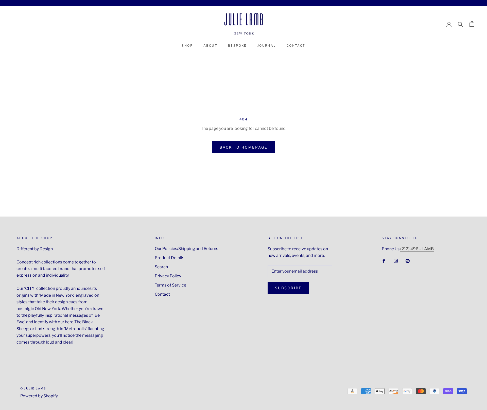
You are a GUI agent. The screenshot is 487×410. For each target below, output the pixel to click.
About (210, 45)
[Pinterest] (408, 260)
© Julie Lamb (33, 388)
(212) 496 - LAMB (417, 248)
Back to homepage (244, 147)
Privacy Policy (168, 276)
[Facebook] (384, 260)
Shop (187, 45)
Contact (296, 45)
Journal (266, 45)
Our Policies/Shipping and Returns (186, 248)
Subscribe (288, 288)
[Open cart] (471, 24)
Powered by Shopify (39, 396)
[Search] (460, 24)
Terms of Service (170, 285)
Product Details (169, 257)
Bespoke (237, 45)
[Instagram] (396, 260)
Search (161, 266)
